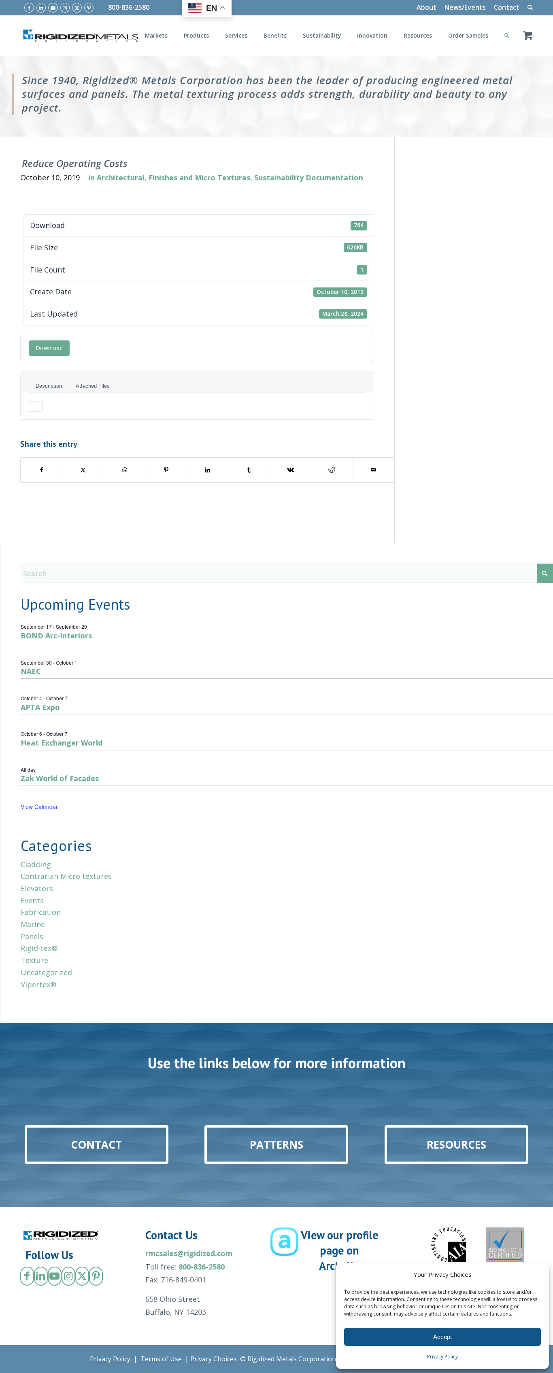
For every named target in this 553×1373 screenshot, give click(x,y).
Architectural (121, 177)
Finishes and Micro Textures (199, 177)
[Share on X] (82, 470)
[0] (527, 35)
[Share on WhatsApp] (124, 470)
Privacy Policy (442, 1356)
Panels (32, 936)
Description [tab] (49, 386)
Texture (34, 960)
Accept (442, 1336)
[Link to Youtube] (53, 7)
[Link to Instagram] (65, 7)
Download (49, 348)
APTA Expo (40, 707)
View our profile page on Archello (339, 1250)
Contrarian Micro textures (66, 876)
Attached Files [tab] (93, 386)
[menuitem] (426, 7)
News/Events (465, 7)
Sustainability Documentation (308, 177)
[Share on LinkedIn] (207, 470)
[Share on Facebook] (41, 470)
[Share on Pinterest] (165, 470)
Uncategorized (46, 972)
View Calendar (39, 807)
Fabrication (41, 912)
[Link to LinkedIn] (41, 7)
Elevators (37, 888)
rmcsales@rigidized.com (188, 1253)
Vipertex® (38, 984)
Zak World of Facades (60, 778)
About (426, 7)
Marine (33, 924)
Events (32, 900)
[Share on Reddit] (331, 470)
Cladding (36, 864)
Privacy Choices (213, 1358)
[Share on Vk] (290, 470)
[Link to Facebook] (29, 7)
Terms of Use (161, 1358)
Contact (506, 7)
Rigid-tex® (39, 948)
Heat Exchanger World (61, 743)
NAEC (31, 671)
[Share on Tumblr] (248, 470)
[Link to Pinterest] (89, 7)
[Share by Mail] (373, 470)
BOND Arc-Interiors (56, 635)
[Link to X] (76, 7)
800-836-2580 (128, 7)
